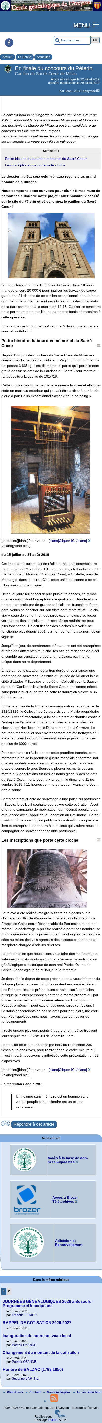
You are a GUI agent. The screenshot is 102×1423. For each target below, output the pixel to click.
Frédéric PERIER (24, 1315)
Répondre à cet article (34, 1124)
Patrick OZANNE (24, 1345)
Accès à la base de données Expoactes (68, 1160)
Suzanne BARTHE (25, 1378)
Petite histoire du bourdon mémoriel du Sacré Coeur (46, 159)
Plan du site (15, 1392)
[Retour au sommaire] (99, 345)
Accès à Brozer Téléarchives (65, 1199)
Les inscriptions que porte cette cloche (35, 165)
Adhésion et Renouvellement (69, 1243)
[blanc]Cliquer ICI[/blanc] (68, 541)
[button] (96, 24)
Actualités (43, 57)
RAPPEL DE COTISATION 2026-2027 (37, 1323)
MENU (82, 25)
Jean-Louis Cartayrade (80, 91)
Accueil (7, 57)
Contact (35, 1392)
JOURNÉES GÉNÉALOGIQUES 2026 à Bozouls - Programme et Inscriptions (48, 1303)
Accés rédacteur (89, 1392)
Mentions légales (59, 1392)
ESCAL (53, 1420)
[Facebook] (9, 42)
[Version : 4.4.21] (60, 1416)
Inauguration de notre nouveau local (37, 1336)
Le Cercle (24, 57)
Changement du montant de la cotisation (41, 1353)
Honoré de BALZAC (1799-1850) (33, 1369)
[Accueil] (51, 10)
